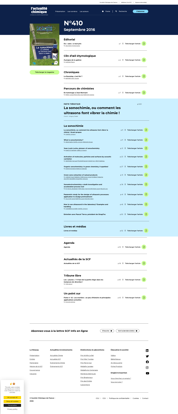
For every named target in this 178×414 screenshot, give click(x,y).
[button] (121, 11)
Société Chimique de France (108, 2)
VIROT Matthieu (100, 161)
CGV (104, 398)
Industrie (33, 374)
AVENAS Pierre (70, 62)
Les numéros (72, 11)
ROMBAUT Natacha (97, 177)
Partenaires (34, 363)
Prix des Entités (86, 381)
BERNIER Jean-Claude (72, 78)
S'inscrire (105, 331)
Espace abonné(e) (141, 2)
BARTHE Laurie (80, 198)
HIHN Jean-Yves (83, 188)
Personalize (12, 405)
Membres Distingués (88, 374)
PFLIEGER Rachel (82, 161)
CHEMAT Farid (70, 177)
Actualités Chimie (56, 355)
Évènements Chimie (57, 363)
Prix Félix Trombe (87, 359)
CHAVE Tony (91, 161)
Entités (32, 359)
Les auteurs (84, 11)
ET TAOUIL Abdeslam (72, 188)
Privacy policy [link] (12, 409)
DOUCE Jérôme (70, 302)
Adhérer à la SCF (126, 2)
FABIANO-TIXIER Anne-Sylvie (82, 177)
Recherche (122, 11)
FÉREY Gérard (70, 94)
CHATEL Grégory (71, 134)
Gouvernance (35, 370)
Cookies (136, 398)
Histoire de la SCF (36, 366)
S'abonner (140, 11)
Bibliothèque (116, 359)
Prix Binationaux (86, 377)
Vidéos (113, 355)
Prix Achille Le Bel (87, 355)
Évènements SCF (56, 366)
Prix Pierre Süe (86, 363)
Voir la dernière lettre (126, 331)
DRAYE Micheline (71, 168)
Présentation (60, 11)
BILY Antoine (84, 179)
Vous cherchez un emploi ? (121, 378)
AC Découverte (116, 363)
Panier (107, 11)
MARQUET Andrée (88, 94)
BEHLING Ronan (88, 142)
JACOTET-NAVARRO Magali (72, 179)
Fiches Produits (116, 366)
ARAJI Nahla (69, 142)
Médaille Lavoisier (86, 366)
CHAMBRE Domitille (72, 208)
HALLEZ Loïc (104, 188)
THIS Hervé (69, 284)
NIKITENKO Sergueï (71, 161)
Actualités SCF (55, 359)
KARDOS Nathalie (71, 150)
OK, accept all (12, 397)
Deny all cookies (12, 401)
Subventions (85, 385)
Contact (145, 398)
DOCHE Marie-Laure (94, 188)
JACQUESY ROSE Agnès (73, 45)
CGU (97, 398)
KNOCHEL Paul (78, 94)
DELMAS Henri (89, 198)
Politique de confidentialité (119, 398)
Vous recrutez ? (117, 382)
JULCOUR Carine (70, 198)
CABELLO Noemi (82, 150)
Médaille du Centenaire (89, 370)
